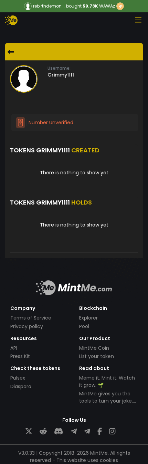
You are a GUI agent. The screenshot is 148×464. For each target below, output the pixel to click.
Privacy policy (26, 326)
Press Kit (20, 356)
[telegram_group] (74, 432)
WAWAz (107, 6)
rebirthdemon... (49, 6)
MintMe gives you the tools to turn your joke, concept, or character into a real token (106, 404)
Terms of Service (30, 317)
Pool (84, 326)
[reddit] (43, 432)
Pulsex (17, 377)
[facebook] (99, 432)
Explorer (88, 317)
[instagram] (112, 432)
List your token (96, 356)
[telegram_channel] (87, 432)
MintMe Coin (94, 348)
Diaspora (20, 386)
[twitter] (28, 432)
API (13, 348)
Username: (59, 68)
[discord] (58, 432)
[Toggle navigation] (138, 19)
